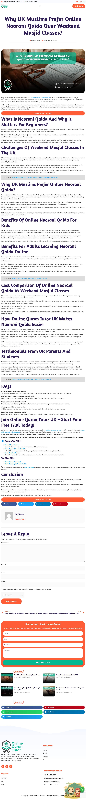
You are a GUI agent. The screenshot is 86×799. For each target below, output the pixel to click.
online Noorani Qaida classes (40, 98)
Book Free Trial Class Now (43, 113)
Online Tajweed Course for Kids (15, 449)
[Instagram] (80, 1)
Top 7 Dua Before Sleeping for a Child (26, 675)
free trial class (29, 467)
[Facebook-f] (2, 766)
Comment (4, 543)
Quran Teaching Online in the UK (15, 464)
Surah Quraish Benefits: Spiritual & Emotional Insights (29, 278)
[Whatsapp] (84, 1)
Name (3, 565)
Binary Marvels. (60, 795)
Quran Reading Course (12, 453)
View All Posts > (20, 519)
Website (3, 581)
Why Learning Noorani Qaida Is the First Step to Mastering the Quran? (35, 177)
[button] (40, 6)
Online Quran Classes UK (13, 462)
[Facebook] (77, 1)
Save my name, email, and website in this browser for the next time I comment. (27, 589)
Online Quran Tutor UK (53, 430)
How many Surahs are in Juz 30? (67, 675)
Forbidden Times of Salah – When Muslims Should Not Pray (31, 379)
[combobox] (5, 645)
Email (3, 573)
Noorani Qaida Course (12, 445)
